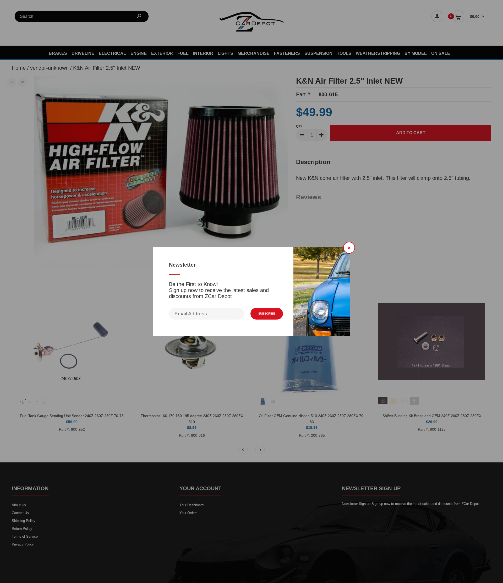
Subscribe (266, 313)
